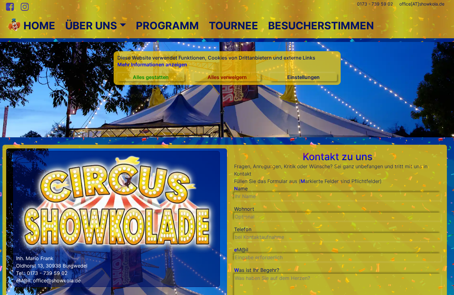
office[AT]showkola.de (421, 3)
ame (241, 188)
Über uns (91, 25)
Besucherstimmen (321, 25)
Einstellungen (303, 77)
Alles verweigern (227, 77)
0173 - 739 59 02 (375, 3)
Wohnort (244, 209)
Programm (167, 25)
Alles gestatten (151, 77)
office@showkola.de (57, 280)
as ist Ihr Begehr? (256, 270)
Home (38, 25)
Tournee (233, 25)
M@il (241, 250)
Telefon (242, 229)
